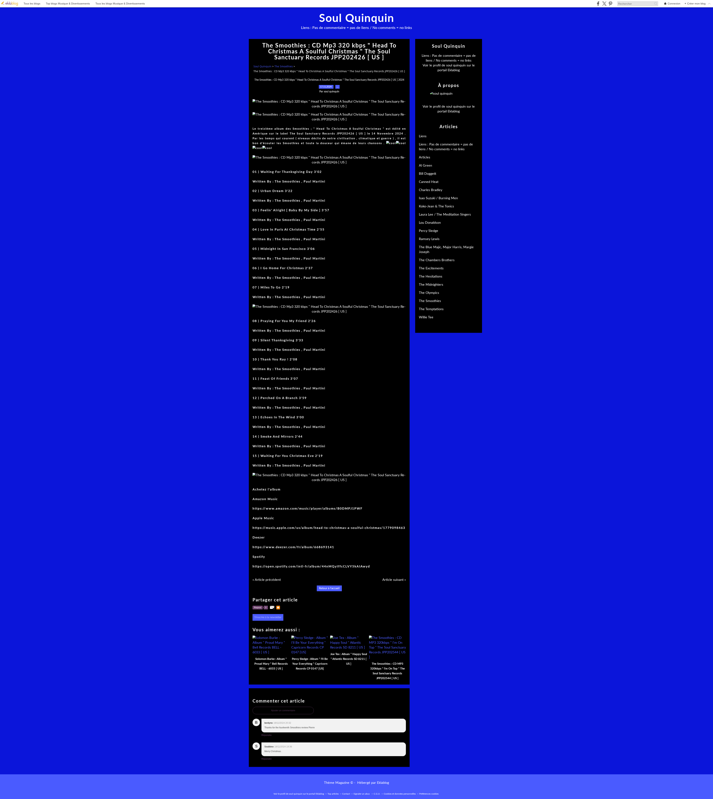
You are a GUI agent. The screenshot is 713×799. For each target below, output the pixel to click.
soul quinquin (456, 65)
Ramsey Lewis (429, 239)
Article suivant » (394, 580)
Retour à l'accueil (329, 588)
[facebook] (598, 3)
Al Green (425, 165)
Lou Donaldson (430, 222)
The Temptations (431, 309)
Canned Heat (428, 182)
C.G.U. (377, 794)
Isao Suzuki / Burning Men (438, 198)
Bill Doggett (427, 173)
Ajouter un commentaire (283, 710)
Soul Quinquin (356, 18)
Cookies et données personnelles (400, 794)
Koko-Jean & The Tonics (436, 206)
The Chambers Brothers (437, 260)
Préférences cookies (429, 794)
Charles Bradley (430, 190)
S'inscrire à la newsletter (267, 617)
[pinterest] (610, 3)
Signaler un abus (362, 794)
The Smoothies (283, 66)
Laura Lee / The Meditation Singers (445, 214)
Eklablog (383, 783)
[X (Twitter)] (604, 3)
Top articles (333, 794)
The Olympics (429, 293)
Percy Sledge (428, 231)
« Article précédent (267, 580)
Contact (346, 794)
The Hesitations (430, 276)
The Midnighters (431, 284)
